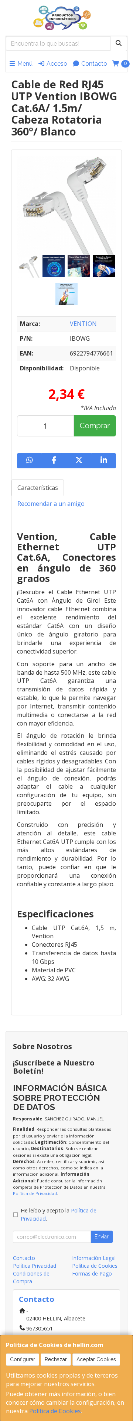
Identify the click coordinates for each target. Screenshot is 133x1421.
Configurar (22, 1359)
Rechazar (56, 1359)
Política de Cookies (55, 1411)
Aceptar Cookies (96, 1359)
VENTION (83, 324)
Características (37, 488)
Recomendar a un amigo (51, 504)
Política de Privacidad (35, 1193)
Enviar (102, 1237)
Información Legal (94, 1257)
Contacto (93, 63)
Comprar (95, 425)
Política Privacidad (34, 1265)
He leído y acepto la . (58, 1214)
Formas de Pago (92, 1273)
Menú (24, 63)
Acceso (56, 63)
